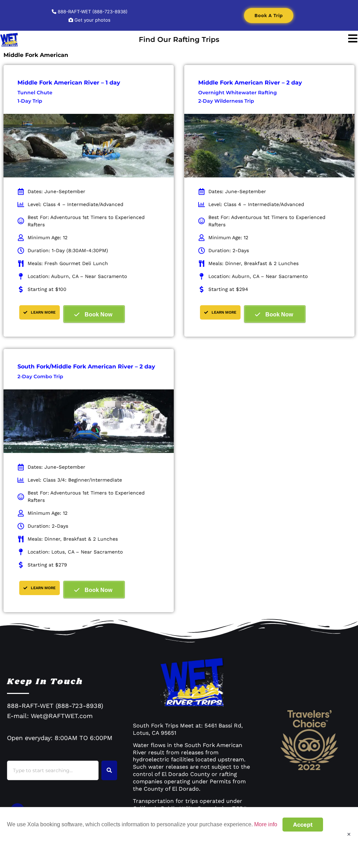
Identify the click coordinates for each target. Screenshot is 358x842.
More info (265, 824)
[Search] (109, 770)
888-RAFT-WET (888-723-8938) (92, 11)
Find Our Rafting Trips (179, 39)
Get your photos (91, 20)
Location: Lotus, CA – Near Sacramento (75, 552)
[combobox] (53, 770)
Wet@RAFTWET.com (62, 715)
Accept (303, 824)
